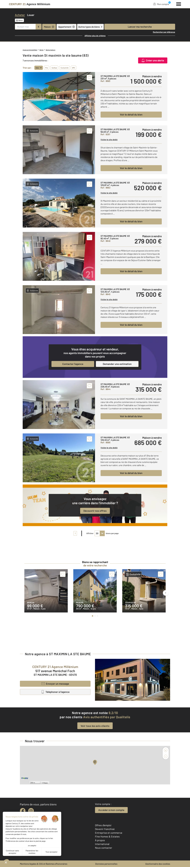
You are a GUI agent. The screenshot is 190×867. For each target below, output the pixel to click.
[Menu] (178, 4)
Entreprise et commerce (108, 832)
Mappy (45, 783)
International (102, 843)
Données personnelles (106, 863)
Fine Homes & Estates (107, 836)
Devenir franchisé (105, 828)
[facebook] (22, 811)
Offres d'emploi (103, 825)
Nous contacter (103, 847)
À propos (100, 840)
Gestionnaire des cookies (157, 863)
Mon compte (163, 4)
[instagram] (31, 811)
